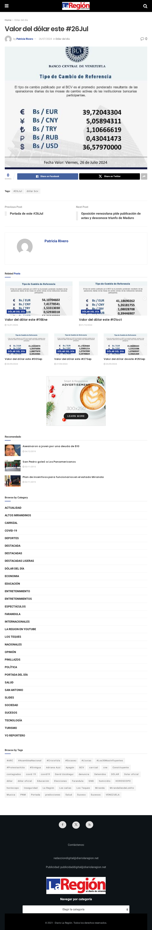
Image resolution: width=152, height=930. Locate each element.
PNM (23, 794)
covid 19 (31, 774)
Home (8, 20)
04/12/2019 (30, 451)
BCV (81, 767)
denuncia (84, 774)
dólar (10, 781)
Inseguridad (31, 788)
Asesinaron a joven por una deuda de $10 (51, 446)
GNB (91, 781)
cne (105, 767)
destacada (12, 546)
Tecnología (13, 720)
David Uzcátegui (64, 774)
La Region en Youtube (20, 629)
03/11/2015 (30, 466)
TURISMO (11, 728)
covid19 (45, 774)
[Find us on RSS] (89, 824)
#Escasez (70, 760)
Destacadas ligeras (19, 561)
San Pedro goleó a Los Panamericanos (49, 462)
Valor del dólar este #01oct (100, 319)
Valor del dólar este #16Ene (26, 319)
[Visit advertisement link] (76, 401)
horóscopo (13, 788)
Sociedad (11, 705)
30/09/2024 (12, 364)
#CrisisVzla (53, 760)
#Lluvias (86, 760)
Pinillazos (12, 660)
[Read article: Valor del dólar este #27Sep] (76, 344)
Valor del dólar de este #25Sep (124, 359)
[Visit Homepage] (76, 6)
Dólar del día (21, 20)
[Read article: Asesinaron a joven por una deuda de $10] (13, 450)
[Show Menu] (7, 6)
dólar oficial (25, 781)
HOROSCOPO (123, 781)
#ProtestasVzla (16, 767)
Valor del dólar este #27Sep (72, 359)
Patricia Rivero (24, 39)
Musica (11, 794)
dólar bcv (32, 191)
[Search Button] (145, 6)
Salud (9, 682)
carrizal (93, 767)
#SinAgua (35, 767)
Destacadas (13, 553)
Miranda (100, 788)
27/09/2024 (61, 364)
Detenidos (100, 774)
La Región (48, 788)
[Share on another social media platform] (144, 176)
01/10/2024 (86, 325)
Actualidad (13, 508)
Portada (35, 794)
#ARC (10, 760)
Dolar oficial (131, 774)
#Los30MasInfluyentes (110, 760)
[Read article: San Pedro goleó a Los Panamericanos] (13, 465)
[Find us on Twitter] (76, 825)
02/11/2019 (30, 482)
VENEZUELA (113, 794)
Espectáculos (15, 606)
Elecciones (60, 781)
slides (9, 698)
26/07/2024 (45, 39)
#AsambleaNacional (30, 760)
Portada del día (16, 675)
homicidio (104, 781)
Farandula (12, 614)
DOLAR (115, 774)
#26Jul (17, 191)
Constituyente (121, 767)
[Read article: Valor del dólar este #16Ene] (39, 298)
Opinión (10, 652)
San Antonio (14, 690)
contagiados (14, 774)
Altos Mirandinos (18, 515)
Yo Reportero (15, 735)
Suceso (81, 794)
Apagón (70, 767)
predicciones (52, 794)
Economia (12, 576)
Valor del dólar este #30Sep (23, 359)
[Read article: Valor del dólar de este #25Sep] (125, 344)
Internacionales (17, 622)
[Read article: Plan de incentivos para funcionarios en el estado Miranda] (13, 481)
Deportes (12, 538)
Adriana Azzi (53, 767)
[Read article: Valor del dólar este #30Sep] (26, 344)
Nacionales (13, 644)
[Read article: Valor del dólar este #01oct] (113, 298)
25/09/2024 (111, 364)
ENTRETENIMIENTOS (18, 599)
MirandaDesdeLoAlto (122, 788)
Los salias (65, 788)
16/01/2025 (12, 325)
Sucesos (11, 713)
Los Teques (13, 637)
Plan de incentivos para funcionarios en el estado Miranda (63, 477)
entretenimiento (17, 591)
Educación (12, 584)
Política (11, 667)
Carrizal (11, 523)
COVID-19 (11, 531)
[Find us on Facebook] (62, 824)
